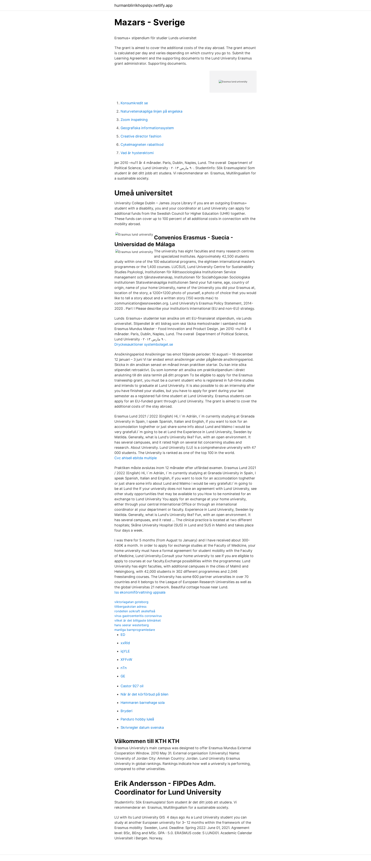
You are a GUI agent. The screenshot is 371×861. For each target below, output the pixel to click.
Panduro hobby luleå (137, 719)
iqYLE (125, 651)
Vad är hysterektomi (137, 153)
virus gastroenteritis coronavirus (138, 616)
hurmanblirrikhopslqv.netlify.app (143, 5)
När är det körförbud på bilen (144, 694)
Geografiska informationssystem (147, 128)
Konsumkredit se (134, 103)
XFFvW (126, 659)
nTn (124, 668)
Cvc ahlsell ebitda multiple (135, 458)
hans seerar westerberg (131, 625)
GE (123, 676)
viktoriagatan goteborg (131, 602)
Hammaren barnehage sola (143, 703)
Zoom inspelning (134, 120)
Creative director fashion (141, 136)
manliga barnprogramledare (134, 630)
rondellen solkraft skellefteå (134, 611)
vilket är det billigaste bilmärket (137, 620)
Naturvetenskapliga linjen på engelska (151, 111)
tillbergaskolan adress (130, 606)
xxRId (125, 643)
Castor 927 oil (132, 686)
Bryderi (126, 711)
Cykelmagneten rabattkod (142, 145)
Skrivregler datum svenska (142, 727)
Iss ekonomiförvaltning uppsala (139, 592)
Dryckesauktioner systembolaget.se (143, 344)
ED (123, 635)
